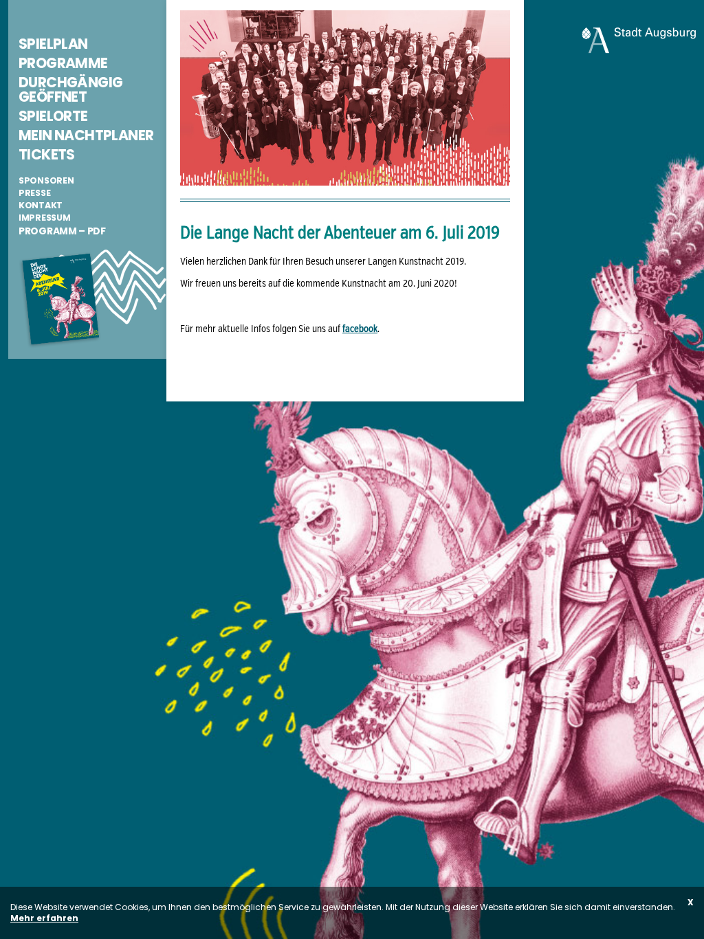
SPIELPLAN (53, 44)
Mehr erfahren (44, 918)
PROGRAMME (63, 63)
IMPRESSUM (44, 217)
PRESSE (34, 193)
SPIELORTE (53, 116)
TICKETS (47, 154)
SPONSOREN (46, 180)
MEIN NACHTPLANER (86, 135)
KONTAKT (41, 205)
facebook (359, 329)
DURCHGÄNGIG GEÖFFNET (70, 90)
